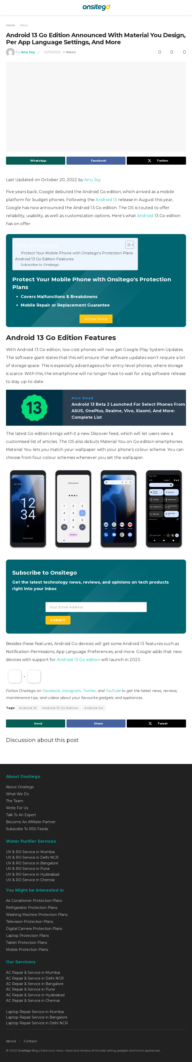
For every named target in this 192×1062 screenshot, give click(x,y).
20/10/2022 (52, 52)
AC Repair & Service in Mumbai (33, 972)
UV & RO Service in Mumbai (30, 852)
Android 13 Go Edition (60, 708)
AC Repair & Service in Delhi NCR (35, 978)
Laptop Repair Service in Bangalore (37, 1017)
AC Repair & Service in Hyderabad (35, 995)
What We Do (17, 794)
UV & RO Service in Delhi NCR (32, 857)
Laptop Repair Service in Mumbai (35, 1012)
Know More (96, 319)
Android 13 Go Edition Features (44, 259)
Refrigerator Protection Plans (31, 907)
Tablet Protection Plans (26, 942)
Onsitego (24, 1050)
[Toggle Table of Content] (127, 245)
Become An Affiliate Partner (31, 822)
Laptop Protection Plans (27, 935)
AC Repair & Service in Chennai (33, 1000)
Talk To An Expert (21, 815)
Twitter (89, 691)
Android (145, 215)
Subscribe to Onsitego (40, 265)
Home (10, 25)
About (11, 1041)
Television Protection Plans (29, 921)
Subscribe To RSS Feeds (27, 829)
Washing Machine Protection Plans (37, 914)
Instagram (71, 691)
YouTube (113, 691)
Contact (30, 1041)
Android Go (93, 708)
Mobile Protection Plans (27, 949)
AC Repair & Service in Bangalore (35, 984)
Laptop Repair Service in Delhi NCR (37, 1023)
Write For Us (17, 808)
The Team (14, 801)
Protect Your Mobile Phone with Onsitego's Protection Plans (77, 253)
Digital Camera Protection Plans (34, 928)
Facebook (51, 691)
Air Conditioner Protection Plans (34, 900)
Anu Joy (28, 52)
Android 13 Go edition (79, 659)
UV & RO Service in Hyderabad (32, 874)
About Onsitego (20, 787)
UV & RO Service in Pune (28, 868)
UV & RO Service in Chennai (30, 880)
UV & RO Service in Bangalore (32, 863)
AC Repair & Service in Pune (30, 989)
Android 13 (106, 199)
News (24, 25)
